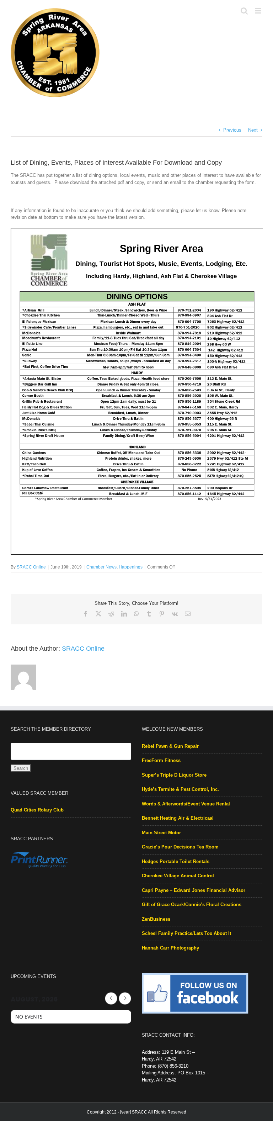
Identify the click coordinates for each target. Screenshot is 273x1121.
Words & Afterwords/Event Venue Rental (186, 804)
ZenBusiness (156, 919)
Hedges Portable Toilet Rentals (175, 861)
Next (253, 130)
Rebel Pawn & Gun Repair (170, 746)
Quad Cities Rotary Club (37, 810)
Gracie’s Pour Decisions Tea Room (180, 847)
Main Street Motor (161, 832)
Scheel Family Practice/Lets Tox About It (186, 933)
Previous (232, 130)
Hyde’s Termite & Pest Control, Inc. (180, 789)
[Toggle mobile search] (244, 11)
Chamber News (101, 567)
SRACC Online (31, 567)
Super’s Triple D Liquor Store (174, 775)
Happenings (131, 567)
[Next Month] (125, 998)
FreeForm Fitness (161, 760)
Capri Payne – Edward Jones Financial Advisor (193, 890)
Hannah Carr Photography (170, 948)
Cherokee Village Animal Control (178, 875)
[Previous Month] (111, 998)
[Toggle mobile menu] (258, 11)
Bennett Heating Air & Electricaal (178, 818)
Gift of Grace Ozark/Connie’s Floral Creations (191, 904)
